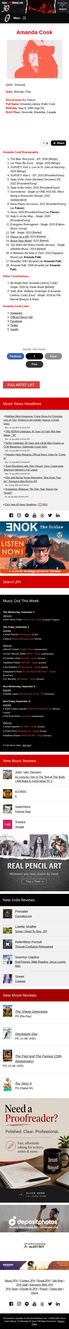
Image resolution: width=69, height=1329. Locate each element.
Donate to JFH (29, 1288)
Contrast (20, 981)
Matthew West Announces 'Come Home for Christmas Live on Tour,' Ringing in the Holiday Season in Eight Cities (33, 420)
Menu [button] (17, 18)
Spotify (14, 329)
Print (34, 364)
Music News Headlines (22, 403)
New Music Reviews (19, 760)
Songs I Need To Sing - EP (31, 931)
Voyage (19, 826)
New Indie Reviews (19, 899)
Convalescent (23, 916)
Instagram (16, 313)
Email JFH (43, 1280)
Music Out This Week (21, 600)
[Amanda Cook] (34, 58)
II (16, 796)
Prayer (44, 1288)
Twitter (14, 325)
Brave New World (20, 240)
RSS (45, 504)
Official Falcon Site (21, 317)
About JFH (11, 1280)
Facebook (16, 321)
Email (53, 356)
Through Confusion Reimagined (34, 946)
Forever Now (23, 811)
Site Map (57, 1280)
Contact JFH (27, 1280)
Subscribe (56, 1288)
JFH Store (12, 1288)
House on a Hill (19, 236)
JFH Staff (22, 1284)
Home (34, 1292)
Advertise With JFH (41, 1284)
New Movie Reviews (20, 995)
